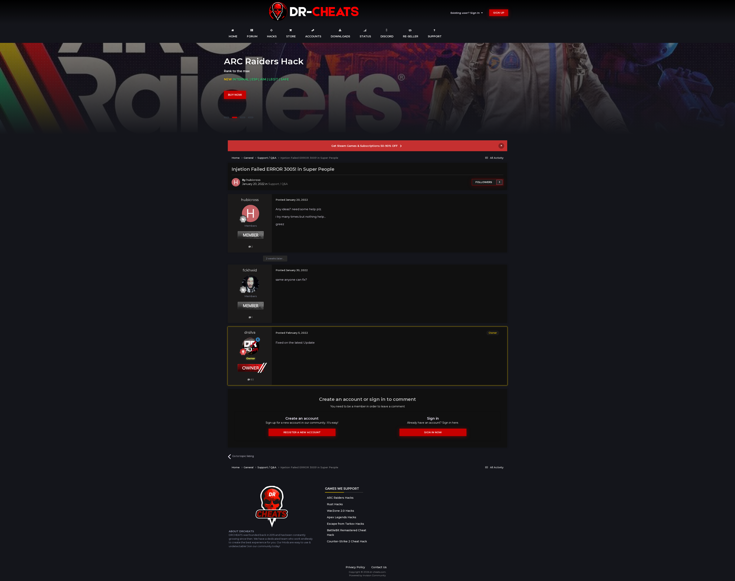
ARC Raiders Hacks (340, 497)
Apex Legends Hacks (341, 517)
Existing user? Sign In (466, 12)
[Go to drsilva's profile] (250, 346)
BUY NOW (235, 94)
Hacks (272, 36)
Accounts (313, 36)
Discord (387, 36)
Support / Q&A (278, 184)
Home (233, 36)
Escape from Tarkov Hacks (345, 523)
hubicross (253, 180)
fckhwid (250, 270)
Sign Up (498, 12)
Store (291, 36)
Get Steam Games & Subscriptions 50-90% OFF (364, 146)
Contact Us (379, 567)
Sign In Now (433, 432)
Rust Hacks (335, 504)
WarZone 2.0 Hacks (340, 510)
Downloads (340, 36)
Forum (252, 36)
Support (435, 36)
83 (252, 379)
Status (365, 36)
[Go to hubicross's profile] (236, 182)
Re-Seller (410, 36)
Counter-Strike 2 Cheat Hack (347, 541)
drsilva (250, 332)
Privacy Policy (355, 567)
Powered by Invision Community (367, 575)
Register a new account (302, 432)
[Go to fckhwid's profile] (250, 284)
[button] (721, 88)
